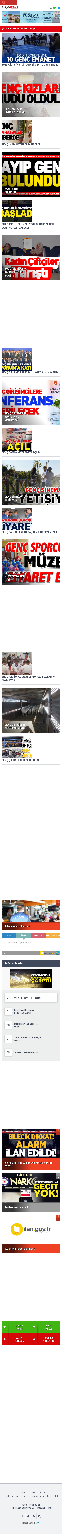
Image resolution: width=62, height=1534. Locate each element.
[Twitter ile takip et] (28, 1516)
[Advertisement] (31, 314)
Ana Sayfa (22, 1492)
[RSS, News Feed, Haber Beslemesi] (34, 1516)
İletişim (41, 1492)
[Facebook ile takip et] (22, 1516)
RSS (57, 1496)
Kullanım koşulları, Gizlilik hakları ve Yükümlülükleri (29, 1496)
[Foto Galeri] (58, 8)
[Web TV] (54, 8)
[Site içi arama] (39, 1516)
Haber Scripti (28, 1522)
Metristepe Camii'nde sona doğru (20, 29)
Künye (33, 1492)
